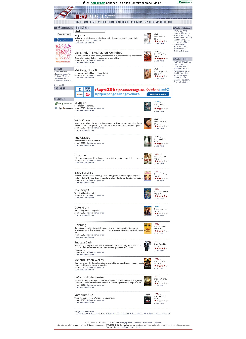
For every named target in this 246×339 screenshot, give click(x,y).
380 (138, 313)
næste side (89, 311)
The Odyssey (179, 44)
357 (120, 313)
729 (168, 313)
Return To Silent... (181, 46)
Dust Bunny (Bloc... (182, 39)
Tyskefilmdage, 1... (62, 74)
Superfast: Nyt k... (181, 75)
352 (103, 313)
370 (134, 313)
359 (127, 313)
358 (124, 313)
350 (97, 313)
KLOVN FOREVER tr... (182, 62)
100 (79, 313)
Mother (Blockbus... (182, 35)
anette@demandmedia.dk (129, 327)
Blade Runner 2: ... (181, 64)
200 (86, 313)
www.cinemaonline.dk (152, 322)
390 (141, 313)
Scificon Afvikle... (62, 76)
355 (114, 313)
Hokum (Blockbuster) (183, 37)
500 (151, 313)
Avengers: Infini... (181, 68)
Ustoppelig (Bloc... (181, 42)
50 (77, 313)
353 (107, 313)
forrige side (79, 311)
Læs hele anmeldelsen (85, 42)
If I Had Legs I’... (180, 48)
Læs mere (160, 43)
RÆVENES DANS (180, 31)
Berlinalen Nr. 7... (62, 78)
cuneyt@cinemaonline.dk (130, 322)
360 (131, 313)
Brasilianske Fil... (61, 71)
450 (148, 313)
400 (144, 313)
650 (161, 313)
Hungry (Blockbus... (182, 33)
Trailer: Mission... (181, 77)
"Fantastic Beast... (181, 66)
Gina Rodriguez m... (182, 80)
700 (165, 313)
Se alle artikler (59, 85)
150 (83, 313)
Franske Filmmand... (63, 80)
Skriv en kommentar (94, 40)
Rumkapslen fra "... (181, 71)
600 (158, 313)
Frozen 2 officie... (181, 82)
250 (90, 313)
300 (93, 313)
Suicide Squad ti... (181, 73)
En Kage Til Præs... (181, 51)
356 (117, 313)
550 (155, 313)
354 (110, 313)
